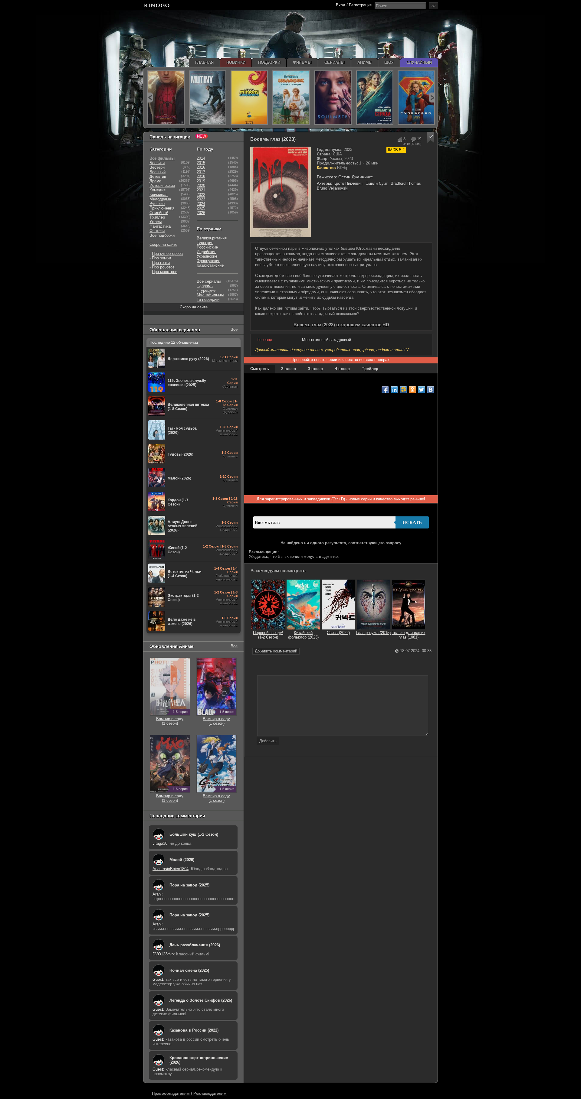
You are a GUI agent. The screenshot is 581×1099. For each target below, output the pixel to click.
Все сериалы (209, 281)
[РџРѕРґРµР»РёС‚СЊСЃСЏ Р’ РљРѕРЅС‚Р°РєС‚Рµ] (430, 389)
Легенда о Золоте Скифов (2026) (200, 1000)
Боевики (157, 163)
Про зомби (161, 258)
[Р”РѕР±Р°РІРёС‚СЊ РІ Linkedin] (394, 389)
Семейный (158, 212)
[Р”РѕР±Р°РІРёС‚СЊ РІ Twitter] (421, 389)
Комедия (157, 190)
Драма (155, 181)
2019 (201, 181)
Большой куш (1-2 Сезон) (193, 834)
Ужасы (155, 221)
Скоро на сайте (163, 244)
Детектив (157, 176)
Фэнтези (157, 231)
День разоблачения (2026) (194, 945)
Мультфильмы (210, 295)
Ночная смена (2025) (189, 970)
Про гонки (161, 262)
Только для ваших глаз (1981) (408, 634)
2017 (201, 172)
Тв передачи (208, 299)
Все (234, 329)
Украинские (207, 256)
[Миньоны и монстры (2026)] (249, 97)
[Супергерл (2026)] (416, 97)
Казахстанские (210, 265)
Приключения (161, 208)
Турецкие (205, 242)
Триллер (157, 217)
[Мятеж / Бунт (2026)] (207, 97)
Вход (340, 5)
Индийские (206, 251)
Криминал (158, 194)
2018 (201, 176)
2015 (201, 163)
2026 (201, 212)
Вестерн (157, 167)
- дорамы (205, 286)
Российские (207, 247)
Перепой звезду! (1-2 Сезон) (268, 634)
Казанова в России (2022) (193, 1030)
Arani (157, 894)
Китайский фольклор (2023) (303, 634)
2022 (201, 194)
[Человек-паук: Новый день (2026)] (166, 97)
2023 (201, 199)
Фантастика (160, 226)
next (432, 97)
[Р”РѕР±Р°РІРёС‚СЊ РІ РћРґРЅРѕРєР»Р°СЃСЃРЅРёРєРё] (412, 389)
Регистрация (360, 5)
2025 (201, 208)
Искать (412, 522)
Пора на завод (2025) (189, 885)
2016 (201, 167)
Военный (157, 172)
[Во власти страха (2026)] (374, 97)
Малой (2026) (181, 859)
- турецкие (206, 290)
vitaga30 (160, 843)
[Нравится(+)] (399, 139)
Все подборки (162, 235)
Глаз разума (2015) (373, 632)
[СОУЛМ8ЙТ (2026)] (333, 97)
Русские (157, 203)
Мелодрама (160, 199)
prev (150, 97)
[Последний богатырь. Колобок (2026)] (291, 97)
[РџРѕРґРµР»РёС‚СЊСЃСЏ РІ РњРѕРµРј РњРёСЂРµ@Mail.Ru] (403, 389)
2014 (201, 158)
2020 (201, 185)
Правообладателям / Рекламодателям (189, 1093)
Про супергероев (167, 253)
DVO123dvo (163, 954)
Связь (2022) (338, 632)
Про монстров (164, 271)
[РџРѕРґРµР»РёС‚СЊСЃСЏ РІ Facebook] (385, 389)
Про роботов (163, 267)
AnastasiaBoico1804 (171, 869)
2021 (201, 190)
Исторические (162, 185)
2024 (201, 203)
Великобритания (212, 238)
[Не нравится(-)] (413, 139)
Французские (208, 260)
